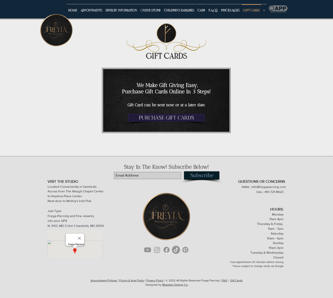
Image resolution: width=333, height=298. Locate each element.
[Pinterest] (185, 250)
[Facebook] (166, 250)
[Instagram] (157, 250)
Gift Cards (236, 280)
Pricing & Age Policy (131, 280)
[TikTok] (176, 250)
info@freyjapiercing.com (268, 187)
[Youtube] (148, 250)
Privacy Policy (154, 280)
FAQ (224, 280)
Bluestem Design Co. (175, 284)
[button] (121, 9)
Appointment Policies (104, 280)
